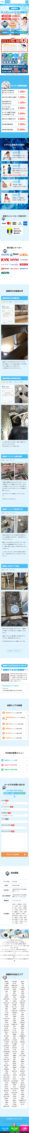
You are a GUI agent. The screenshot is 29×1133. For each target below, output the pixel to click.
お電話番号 (4, 813)
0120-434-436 (16, 900)
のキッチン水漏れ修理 (14, 713)
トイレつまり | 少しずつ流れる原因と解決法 (14, 944)
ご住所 (3, 819)
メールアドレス (5, 807)
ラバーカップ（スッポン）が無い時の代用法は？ (14, 949)
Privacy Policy (9, 1122)
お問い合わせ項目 (6, 825)
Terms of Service (19, 1122)
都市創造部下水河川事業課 (11, 686)
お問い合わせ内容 (6, 831)
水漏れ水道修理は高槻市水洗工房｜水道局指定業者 (14, 4)
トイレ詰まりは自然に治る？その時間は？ (14, 942)
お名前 (3, 800)
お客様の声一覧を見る (14, 651)
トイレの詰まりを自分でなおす (14, 940)
